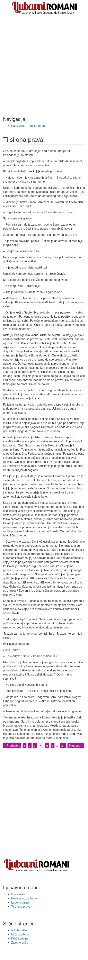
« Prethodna (12, 745)
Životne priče (19, 942)
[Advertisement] (44, 62)
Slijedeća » (76, 745)
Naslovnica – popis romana (28, 126)
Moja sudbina (20, 934)
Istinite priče (19, 930)
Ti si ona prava (20, 906)
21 (63, 745)
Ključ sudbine (19, 938)
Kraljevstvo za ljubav (24, 898)
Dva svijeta (18, 894)
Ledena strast (20, 902)
